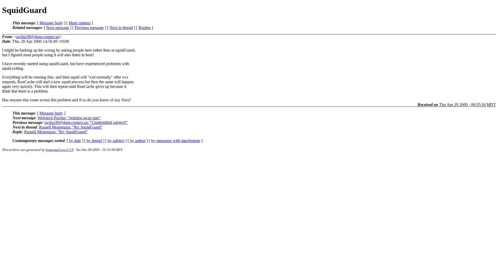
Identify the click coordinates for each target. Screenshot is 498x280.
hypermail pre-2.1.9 (59, 150)
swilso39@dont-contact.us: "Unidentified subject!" (86, 122)
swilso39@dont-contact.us (37, 36)
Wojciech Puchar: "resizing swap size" (69, 118)
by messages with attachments (175, 140)
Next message (57, 27)
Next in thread (121, 27)
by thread (94, 140)
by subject (116, 140)
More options (80, 23)
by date (75, 140)
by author (138, 140)
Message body (51, 23)
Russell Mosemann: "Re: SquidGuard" (70, 127)
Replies (145, 27)
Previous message (89, 27)
